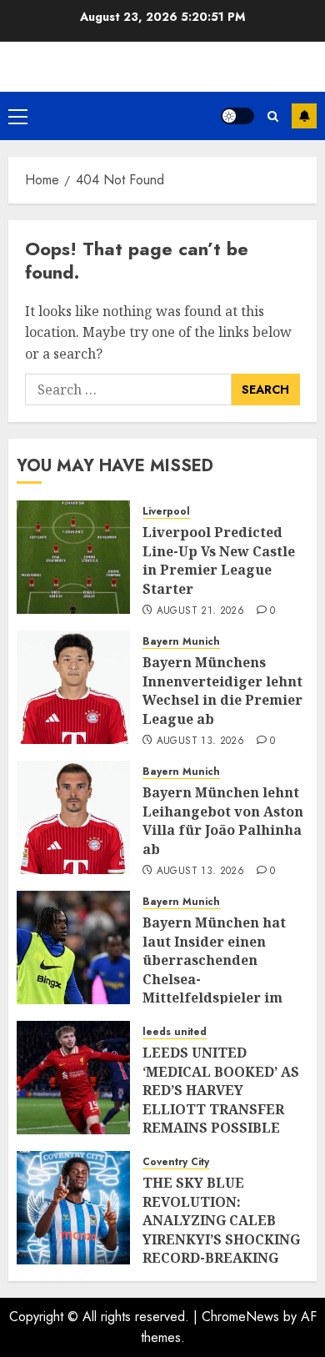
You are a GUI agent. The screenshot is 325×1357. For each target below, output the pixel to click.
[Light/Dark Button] (237, 116)
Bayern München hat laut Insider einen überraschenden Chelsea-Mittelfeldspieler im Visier (214, 969)
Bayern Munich (181, 642)
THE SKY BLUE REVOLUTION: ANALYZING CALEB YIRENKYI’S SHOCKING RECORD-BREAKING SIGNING (221, 1229)
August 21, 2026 (200, 611)
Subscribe (304, 115)
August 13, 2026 (200, 741)
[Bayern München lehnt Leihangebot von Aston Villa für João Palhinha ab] (73, 817)
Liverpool (166, 512)
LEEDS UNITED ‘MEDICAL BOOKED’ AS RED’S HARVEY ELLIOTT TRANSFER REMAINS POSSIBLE (220, 1090)
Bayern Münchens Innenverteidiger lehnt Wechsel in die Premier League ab (222, 690)
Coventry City (175, 1162)
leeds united (174, 1032)
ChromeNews (240, 1316)
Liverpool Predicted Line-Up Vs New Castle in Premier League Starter (218, 560)
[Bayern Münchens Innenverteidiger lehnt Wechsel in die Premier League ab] (73, 687)
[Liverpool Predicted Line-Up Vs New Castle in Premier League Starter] (73, 557)
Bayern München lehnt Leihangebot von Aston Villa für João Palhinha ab (222, 820)
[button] (18, 115)
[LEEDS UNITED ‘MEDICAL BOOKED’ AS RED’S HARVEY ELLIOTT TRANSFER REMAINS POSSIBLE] (73, 1077)
